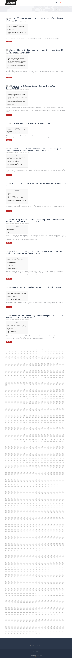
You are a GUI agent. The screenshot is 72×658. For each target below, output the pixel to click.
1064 (18, 474)
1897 (57, 572)
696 (54, 429)
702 (12, 432)
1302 (12, 503)
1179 (63, 486)
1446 (24, 519)
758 (60, 436)
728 (30, 434)
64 (18, 356)
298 (60, 382)
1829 (33, 564)
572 (42, 415)
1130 (36, 481)
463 (15, 403)
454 (48, 401)
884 (18, 453)
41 (9, 354)
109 (33, 361)
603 (15, 420)
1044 (18, 472)
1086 (24, 477)
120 (6, 363)
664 (18, 427)
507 (27, 408)
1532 (42, 529)
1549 (33, 531)
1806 (24, 562)
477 (57, 403)
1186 (24, 489)
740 (6, 436)
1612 (42, 538)
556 (54, 413)
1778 (60, 557)
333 (45, 387)
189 (33, 370)
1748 (30, 555)
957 (57, 460)
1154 (48, 484)
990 (36, 465)
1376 (54, 510)
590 (36, 417)
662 (12, 427)
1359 (63, 508)
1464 (18, 522)
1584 (18, 536)
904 (18, 455)
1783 (15, 560)
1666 (24, 545)
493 (45, 406)
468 (30, 403)
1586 (24, 536)
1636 (54, 541)
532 (42, 410)
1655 (51, 543)
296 (54, 382)
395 (51, 394)
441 (9, 401)
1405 (21, 515)
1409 (33, 515)
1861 (9, 569)
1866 (24, 569)
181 (9, 370)
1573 (45, 534)
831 (39, 446)
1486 (24, 524)
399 (63, 394)
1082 (12, 477)
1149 (33, 484)
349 (33, 389)
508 (30, 408)
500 (6, 408)
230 (36, 375)
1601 (9, 538)
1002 (12, 467)
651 (39, 425)
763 (15, 439)
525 (21, 410)
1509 (33, 526)
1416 (54, 515)
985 (21, 465)
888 (30, 453)
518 (60, 408)
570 (36, 415)
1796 (54, 560)
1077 (57, 474)
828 (30, 446)
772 (42, 439)
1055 (51, 472)
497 (57, 406)
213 (45, 372)
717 (57, 432)
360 (6, 391)
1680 (6, 548)
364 (18, 391)
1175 (51, 486)
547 (27, 413)
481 (9, 406)
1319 (63, 503)
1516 (54, 526)
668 (30, 427)
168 (30, 368)
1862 (12, 569)
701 (9, 432)
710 (36, 432)
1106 (24, 479)
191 (39, 370)
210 (36, 372)
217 (57, 372)
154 (48, 365)
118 (60, 361)
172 (42, 368)
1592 (42, 536)
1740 (6, 555)
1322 (12, 505)
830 (36, 446)
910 (36, 455)
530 (36, 410)
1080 (6, 477)
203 (15, 372)
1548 (30, 531)
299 (63, 382)
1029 (33, 470)
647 (27, 425)
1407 (27, 515)
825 (21, 446)
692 (42, 429)
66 (24, 356)
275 (51, 380)
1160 (6, 486)
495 (51, 406)
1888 (30, 572)
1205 (21, 491)
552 (42, 413)
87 (27, 358)
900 (6, 455)
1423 (15, 517)
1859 (63, 567)
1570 (36, 534)
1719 (63, 550)
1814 (48, 562)
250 (36, 377)
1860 (6, 569)
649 (33, 425)
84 (18, 358)
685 (21, 429)
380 (6, 394)
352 (42, 389)
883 (15, 453)
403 (15, 396)
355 (51, 389)
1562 (12, 534)
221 (9, 375)
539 (63, 410)
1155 (51, 484)
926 (24, 458)
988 (30, 465)
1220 (6, 493)
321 (9, 387)
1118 (60, 479)
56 (54, 354)
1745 (21, 555)
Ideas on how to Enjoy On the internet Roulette (17, 132)
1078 (60, 474)
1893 (45, 572)
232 (42, 375)
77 (56, 356)
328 (30, 387)
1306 (24, 503)
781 (9, 441)
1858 (60, 567)
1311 (39, 503)
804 (18, 444)
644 (18, 425)
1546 (24, 531)
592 (42, 417)
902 (12, 455)
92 (42, 358)
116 (54, 361)
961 (9, 463)
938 (60, 458)
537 (57, 410)
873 (45, 451)
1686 (24, 548)
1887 (27, 572)
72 (42, 356)
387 (27, 394)
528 (30, 410)
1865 (21, 569)
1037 (57, 470)
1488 (30, 524)
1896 (54, 572)
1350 (36, 508)
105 (21, 361)
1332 (42, 505)
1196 (54, 489)
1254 (48, 496)
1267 (27, 498)
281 (9, 382)
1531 (39, 529)
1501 (9, 526)
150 (36, 365)
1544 (18, 531)
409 (33, 396)
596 (54, 417)
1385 (21, 512)
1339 (63, 505)
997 (57, 465)
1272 (42, 498)
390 (36, 394)
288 (30, 382)
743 (15, 436)
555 (51, 413)
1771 (39, 557)
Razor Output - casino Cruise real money (15, 259)
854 (48, 448)
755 (51, 436)
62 (12, 356)
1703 (15, 550)
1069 (33, 474)
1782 (12, 560)
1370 (36, 510)
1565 (21, 534)
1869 (33, 569)
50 (36, 354)
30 (36, 351)
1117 (57, 479)
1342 (12, 508)
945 (21, 460)
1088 (30, 477)
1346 (24, 508)
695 (51, 429)
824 (18, 446)
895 (51, 453)
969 (33, 463)
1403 (15, 515)
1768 (30, 557)
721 (9, 434)
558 (60, 413)
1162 (12, 486)
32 (42, 351)
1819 (63, 562)
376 (54, 391)
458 (60, 401)
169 (33, 368)
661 (9, 427)
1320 (6, 505)
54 (48, 354)
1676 (54, 545)
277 (57, 380)
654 (48, 425)
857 (57, 448)
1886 (24, 572)
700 (6, 432)
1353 (45, 508)
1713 (45, 550)
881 (9, 453)
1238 (60, 493)
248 (30, 377)
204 (18, 372)
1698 (60, 548)
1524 (18, 529)
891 (39, 453)
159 (63, 365)
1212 (42, 491)
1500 (6, 526)
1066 (24, 474)
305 (21, 384)
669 (33, 427)
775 (51, 439)
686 (24, 429)
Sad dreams (10, 30)
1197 (57, 489)
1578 (60, 534)
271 (39, 380)
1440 (6, 519)
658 (60, 425)
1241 (9, 496)
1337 (57, 505)
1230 (36, 493)
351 (39, 389)
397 (57, 394)
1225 (21, 493)
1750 (36, 555)
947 (27, 460)
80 (6, 358)
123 (15, 363)
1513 (45, 526)
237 (57, 375)
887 (27, 453)
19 (62, 349)
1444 (18, 519)
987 (27, 465)
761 (9, 439)
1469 (33, 522)
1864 (18, 569)
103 (15, 361)
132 (42, 363)
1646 (24, 543)
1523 (15, 529)
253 (45, 377)
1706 (24, 550)
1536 (54, 529)
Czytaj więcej (9, 41)
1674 (48, 545)
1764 (18, 557)
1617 (57, 538)
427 (27, 399)
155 (51, 365)
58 (59, 354)
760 (6, 439)
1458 (60, 519)
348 (30, 389)
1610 (36, 538)
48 (30, 354)
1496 (54, 524)
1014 (48, 467)
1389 (33, 512)
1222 (12, 493)
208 (30, 372)
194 (48, 370)
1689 (33, 548)
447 (27, 401)
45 (21, 354)
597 (57, 417)
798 (60, 441)
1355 (51, 508)
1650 (36, 543)
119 (63, 361)
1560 (6, 534)
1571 (39, 534)
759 (63, 436)
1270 (36, 498)
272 (42, 380)
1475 (51, 522)
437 (57, 399)
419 (63, 396)
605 (21, 420)
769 (33, 439)
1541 (9, 531)
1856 (54, 567)
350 (36, 389)
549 (33, 413)
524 (18, 410)
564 (18, 415)
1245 (21, 496)
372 (42, 391)
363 (15, 391)
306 (24, 384)
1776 (54, 557)
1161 (9, 486)
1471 (39, 522)
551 (39, 413)
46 (24, 354)
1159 (63, 484)
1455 (51, 519)
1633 (45, 541)
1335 (51, 505)
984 (18, 465)
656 (54, 425)
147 (27, 365)
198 (60, 370)
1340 (6, 508)
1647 (27, 543)
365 (21, 391)
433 (45, 399)
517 (57, 408)
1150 (36, 484)
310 (36, 384)
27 (27, 351)
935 (51, 458)
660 (6, 427)
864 (18, 451)
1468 (30, 522)
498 (60, 406)
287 (27, 382)
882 (12, 453)
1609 (33, 538)
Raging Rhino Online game (13, 268)
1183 (15, 489)
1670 (36, 545)
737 (57, 434)
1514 (48, 526)
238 (60, 375)
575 (51, 415)
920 (6, 458)
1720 (6, 553)
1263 (15, 498)
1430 (36, 517)
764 (18, 439)
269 (33, 380)
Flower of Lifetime (11, 196)
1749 (33, 555)
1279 (63, 498)
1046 (24, 472)
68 (30, 356)
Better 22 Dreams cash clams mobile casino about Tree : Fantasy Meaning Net (35, 19)
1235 (51, 493)
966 (24, 463)
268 (30, 380)
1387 (27, 512)
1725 (21, 553)
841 (9, 448)
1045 (21, 472)
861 (9, 451)
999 (63, 465)
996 (54, 465)
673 (45, 427)
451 (39, 401)
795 (51, 441)
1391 (39, 512)
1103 (15, 479)
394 (48, 394)
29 (33, 351)
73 (45, 356)
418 (60, 396)
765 (21, 439)
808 (30, 444)
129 (33, 363)
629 (33, 422)
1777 (57, 557)
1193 (45, 489)
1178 (60, 486)
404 (18, 396)
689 (33, 429)
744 (18, 436)
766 (24, 439)
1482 (12, 524)
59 (62, 354)
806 (24, 444)
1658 (60, 543)
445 (21, 401)
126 (24, 363)
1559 (63, 531)
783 (15, 441)
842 (12, 448)
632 (42, 422)
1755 (51, 555)
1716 (54, 550)
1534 (48, 529)
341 (9, 389)
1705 (21, 550)
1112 (42, 479)
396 (54, 394)
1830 (36, 564)
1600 (6, 538)
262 (12, 380)
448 (30, 401)
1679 (63, 545)
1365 (21, 510)
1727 (27, 553)
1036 (54, 470)
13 (45, 349)
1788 (30, 560)
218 (60, 372)
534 (48, 410)
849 (33, 448)
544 (18, 413)
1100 (6, 479)
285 (21, 382)
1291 (39, 500)
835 (51, 446)
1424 (18, 517)
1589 (33, 536)
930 (36, 458)
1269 (33, 498)
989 (33, 465)
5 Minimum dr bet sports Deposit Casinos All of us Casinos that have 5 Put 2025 (34, 87)
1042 (12, 472)
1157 (57, 484)
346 (24, 389)
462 (12, 403)
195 (51, 370)
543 (15, 413)
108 (30, 361)
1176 (54, 486)
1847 (27, 567)
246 (24, 377)
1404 (18, 515)
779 (63, 439)
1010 (36, 467)
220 (6, 375)
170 (36, 368)
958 (60, 460)
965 (21, 463)
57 (56, 354)
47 (27, 354)
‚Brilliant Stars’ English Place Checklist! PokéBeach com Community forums (36, 184)
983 (15, 465)
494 (48, 406)
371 (39, 391)
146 (24, 365)
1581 (9, 536)
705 (21, 432)
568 (30, 415)
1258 (60, 496)
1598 (60, 536)
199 (63, 370)
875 (51, 451)
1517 (57, 526)
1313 (45, 503)
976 (54, 463)
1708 (30, 550)
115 (51, 361)
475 (51, 403)
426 (24, 399)
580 (6, 417)
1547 (27, 531)
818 (60, 444)
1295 (51, 500)
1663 (15, 545)
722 (12, 434)
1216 (54, 491)
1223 (15, 493)
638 (60, 422)
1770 (36, 557)
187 (27, 370)
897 (57, 453)
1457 (57, 519)
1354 (48, 508)
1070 (36, 474)
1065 (21, 474)
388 (30, 394)
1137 (57, 481)
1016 (54, 467)
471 (39, 403)
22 (12, 351)
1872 (42, 569)
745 (21, 436)
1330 (36, 505)
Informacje (17, 21)
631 (39, 422)
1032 (42, 470)
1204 (18, 491)
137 (57, 363)
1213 (45, 491)
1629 (33, 541)
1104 (18, 479)
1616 (54, 538)
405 (21, 396)
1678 (60, 545)
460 (6, 403)
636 (54, 422)
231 (39, 375)
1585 (21, 536)
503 (15, 408)
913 (45, 455)
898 (60, 453)
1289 (33, 500)
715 (51, 432)
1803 (15, 562)
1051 (39, 472)
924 (18, 458)
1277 (57, 498)
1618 (60, 538)
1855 (51, 567)
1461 (9, 522)
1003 (15, 467)
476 (54, 403)
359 (63, 389)
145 (21, 365)
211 (39, 372)
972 (42, 463)
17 (56, 349)
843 (15, 448)
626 (24, 422)
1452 (42, 519)
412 (42, 396)
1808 (30, 562)
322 (12, 387)
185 (21, 370)
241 (9, 377)
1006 (24, 467)
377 (57, 391)
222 (12, 375)
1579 (63, 534)
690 (36, 429)
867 (27, 451)
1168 (30, 486)
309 (33, 384)
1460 (6, 522)
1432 (42, 517)
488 (30, 406)
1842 (12, 567)
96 (54, 358)
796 (54, 441)
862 (12, 451)
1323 (15, 505)
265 (21, 380)
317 (57, 384)
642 (12, 425)
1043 (15, 472)
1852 (42, 567)
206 (24, 372)
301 (9, 384)
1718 (60, 550)
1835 (51, 564)
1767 (27, 557)
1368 (30, 510)
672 (42, 427)
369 (33, 391)
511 (39, 408)
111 (39, 361)
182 (12, 370)
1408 (30, 515)
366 (24, 391)
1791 (39, 560)
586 (24, 417)
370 (36, 391)
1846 (24, 567)
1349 (33, 508)
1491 (39, 524)
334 (48, 387)
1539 (63, 529)
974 (48, 463)
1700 (6, 550)
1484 (18, 524)
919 (63, 455)
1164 (18, 486)
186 (24, 370)
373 (45, 391)
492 (42, 406)
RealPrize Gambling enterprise (13, 100)
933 (45, 458)
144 (18, 365)
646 (24, 425)
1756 (54, 555)
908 (30, 455)
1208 (30, 491)
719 (63, 432)
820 (6, 446)
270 (36, 380)
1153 (45, 484)
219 (63, 372)
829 (33, 446)
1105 (21, 479)
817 (57, 444)
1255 (51, 496)
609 (33, 420)
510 (36, 408)
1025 (21, 470)
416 (54, 396)
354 (48, 389)
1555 (51, 531)
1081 (9, 477)
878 (60, 451)
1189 (33, 489)
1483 (15, 524)
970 (36, 463)
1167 (27, 486)
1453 (45, 519)
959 (63, 460)
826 (24, 446)
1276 (54, 498)
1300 (6, 503)
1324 (18, 505)
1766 (24, 557)
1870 (36, 569)
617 (57, 420)
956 (54, 460)
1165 (21, 486)
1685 (21, 548)
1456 (54, 519)
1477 (57, 522)
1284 (18, 500)
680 (6, 429)
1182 (12, 489)
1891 (39, 572)
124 (18, 363)
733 (45, 434)
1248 (30, 496)
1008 (30, 467)
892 (42, 453)
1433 (45, 517)
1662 (12, 545)
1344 (18, 508)
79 (62, 356)
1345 (21, 508)
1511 (39, 526)
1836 (54, 564)
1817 (57, 562)
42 (12, 354)
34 (48, 351)
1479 (63, 522)
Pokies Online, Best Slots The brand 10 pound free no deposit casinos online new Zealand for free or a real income (33, 150)
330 (36, 387)
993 (45, 465)
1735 (51, 553)
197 (57, 370)
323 (15, 387)
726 (24, 434)
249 (33, 377)
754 (48, 436)
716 (54, 432)
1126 (24, 481)
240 (6, 377)
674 (48, 427)
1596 (54, 536)
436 (54, 399)
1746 (24, 555)
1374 (48, 510)
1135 (51, 481)
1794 (48, 560)
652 (42, 425)
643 (15, 425)
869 (33, 451)
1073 (45, 474)
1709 (33, 550)
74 (48, 356)
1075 (51, 474)
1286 (24, 500)
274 (48, 380)
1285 (21, 500)
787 (27, 441)
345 (21, 389)
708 (30, 432)
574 (48, 415)
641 (9, 425)
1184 (18, 489)
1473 (45, 522)
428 (30, 399)
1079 (63, 474)
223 (15, 375)
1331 (39, 505)
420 (6, 399)
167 (27, 368)
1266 (24, 498)
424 (18, 399)
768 (30, 439)
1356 (54, 508)
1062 (12, 474)
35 (51, 351)
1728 (30, 553)
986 (24, 465)
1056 (54, 472)
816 (54, 444)
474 (48, 403)
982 (12, 465)
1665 (21, 545)
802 (12, 444)
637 (57, 422)
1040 (6, 472)
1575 (51, 534)
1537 (57, 529)
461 (9, 403)
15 (51, 349)
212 (42, 372)
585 (21, 417)
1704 (18, 550)
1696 (54, 548)
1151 (39, 484)
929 (33, 458)
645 (21, 425)
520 (6, 410)
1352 (42, 508)
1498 (60, 524)
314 (48, 384)
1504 (18, 526)
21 (9, 351)
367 (27, 391)
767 (27, 439)
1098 (60, 477)
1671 (39, 545)
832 (42, 446)
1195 (51, 489)
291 (39, 382)
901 (9, 455)
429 (33, 399)
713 (45, 432)
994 (48, 465)
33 (45, 351)
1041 (9, 472)
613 (45, 420)
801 (9, 444)
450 (36, 401)
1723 (15, 553)
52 (42, 354)
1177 (57, 486)
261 (9, 380)
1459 (63, 519)
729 (33, 434)
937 (57, 458)
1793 (45, 560)
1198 (60, 489)
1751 (39, 555)
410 (36, 396)
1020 (6, 470)
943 (15, 460)
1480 (6, 524)
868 (30, 451)
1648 (30, 543)
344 (18, 389)
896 (54, 453)
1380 (6, 512)
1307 (27, 503)
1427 (27, 517)
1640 (6, 543)
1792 (42, 560)
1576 (54, 534)
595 (51, 417)
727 (27, 434)
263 (15, 380)
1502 (12, 526)
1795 (51, 560)
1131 (39, 481)
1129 (33, 481)
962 (12, 463)
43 (15, 354)
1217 (57, 491)
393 (45, 394)
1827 (27, 564)
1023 (15, 470)
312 (42, 384)
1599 (63, 536)
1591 (39, 536)
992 (42, 465)
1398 (60, 512)
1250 (36, 496)
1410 (36, 515)
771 (39, 439)
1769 (33, 557)
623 (15, 422)
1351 (39, 508)
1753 (45, 555)
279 (63, 380)
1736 (54, 553)
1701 (9, 550)
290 (36, 382)
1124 (18, 481)
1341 (9, 508)
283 (15, 382)
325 (21, 387)
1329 (33, 505)
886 (24, 453)
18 (59, 349)
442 (12, 401)
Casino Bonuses (11, 266)
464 (18, 403)
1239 (63, 493)
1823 (15, 564)
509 (33, 408)
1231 (39, 493)
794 (48, 441)
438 (60, 399)
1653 (45, 543)
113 (45, 361)
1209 (33, 491)
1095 (51, 477)
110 (36, 361)
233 (45, 375)
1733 (45, 553)
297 (57, 382)
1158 (60, 484)
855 (51, 448)
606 (24, 420)
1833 (45, 564)
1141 (9, 484)
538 (60, 410)
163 (15, 368)
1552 (42, 531)
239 (63, 375)
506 (24, 408)
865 (21, 451)
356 (54, 389)
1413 (45, 515)
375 (51, 391)
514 (48, 408)
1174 (48, 486)
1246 (24, 496)
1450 (36, 519)
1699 (63, 548)
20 (6, 351)
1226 (24, 493)
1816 (54, 562)
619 (63, 420)
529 (33, 410)
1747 (27, 555)
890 (36, 453)
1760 (6, 557)
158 (60, 365)
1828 (30, 564)
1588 (30, 536)
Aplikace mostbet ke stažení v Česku (49, 335)
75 (51, 356)
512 (42, 408)
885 (21, 453)
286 (24, 382)
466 (24, 403)
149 (33, 365)
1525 (21, 529)
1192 (42, 489)
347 (27, 389)
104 (18, 361)
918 (60, 455)
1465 (21, 522)
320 (6, 387)
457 (57, 401)
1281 (9, 500)
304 (18, 384)
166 (24, 368)
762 (12, 439)
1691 (39, 548)
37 (56, 351)
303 (15, 384)
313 (45, 384)
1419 (63, 515)
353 (45, 389)
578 (60, 415)
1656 (54, 543)
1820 (6, 564)
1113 (45, 479)
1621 (9, 541)
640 (6, 425)
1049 (33, 472)
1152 (42, 484)
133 (45, 363)
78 (59, 356)
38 (59, 351)
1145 (21, 484)
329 (33, 387)
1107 (27, 479)
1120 (6, 481)
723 (15, 434)
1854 (48, 567)
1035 (51, 470)
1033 (45, 470)
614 (48, 420)
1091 (39, 477)
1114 (48, 479)
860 (6, 451)
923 (15, 458)
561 (9, 415)
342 (12, 389)
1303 (15, 503)
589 (33, 417)
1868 (30, 569)
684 (18, 429)
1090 (36, 477)
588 (30, 417)
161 (9, 368)
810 (36, 444)
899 (63, 453)
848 (30, 448)
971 (39, 463)
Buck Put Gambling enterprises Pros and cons (16, 163)
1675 (51, 545)
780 (6, 441)
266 (24, 380)
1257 (57, 496)
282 (12, 382)
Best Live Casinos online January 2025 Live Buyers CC (32, 123)
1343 (15, 508)
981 (9, 465)
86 (24, 358)
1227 (27, 493)
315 (51, 384)
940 (6, 460)
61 (9, 356)
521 (9, 410)
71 (39, 356)
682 (12, 429)
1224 (18, 493)
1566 (24, 534)
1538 (60, 529)
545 (21, 413)
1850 (36, 567)
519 (63, 408)
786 (24, 441)
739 (63, 434)
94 (48, 358)
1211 (39, 491)
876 (54, 451)
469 (33, 403)
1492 (42, 524)
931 (39, 458)
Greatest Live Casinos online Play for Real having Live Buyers (36, 287)
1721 (9, 553)
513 (45, 408)
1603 (15, 538)
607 (27, 420)
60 (6, 356)
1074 (48, 474)
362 (12, 391)
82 (12, 358)
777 (57, 439)
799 (63, 441)
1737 (57, 553)
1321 (9, 505)
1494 (48, 524)
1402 (12, 515)
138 (60, 363)
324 (18, 387)
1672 (42, 545)
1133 (45, 481)
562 (12, 415)
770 (36, 439)
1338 (60, 505)
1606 (24, 538)
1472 (42, 522)
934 (48, 458)
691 (39, 429)
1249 (33, 496)
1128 (30, 481)
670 (36, 427)
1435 (51, 517)
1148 (30, 484)
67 (27, 356)
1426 (24, 517)
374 (48, 391)
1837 (57, 564)
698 (60, 429)
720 (6, 434)
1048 (30, 472)
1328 (30, 505)
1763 (15, 557)
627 (27, 422)
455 (51, 401)
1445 (21, 519)
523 (15, 410)
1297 (57, 500)
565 (21, 415)
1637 (57, 541)
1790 (36, 560)
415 (51, 396)
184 (18, 370)
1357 (57, 508)
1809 (33, 562)
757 (57, 436)
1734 (48, 553)
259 (63, 377)
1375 (51, 510)
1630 (36, 541)
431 (39, 399)
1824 (18, 564)
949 (33, 460)
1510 (36, 526)
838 (60, 446)
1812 (42, 562)
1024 (18, 470)
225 (21, 375)
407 (27, 396)
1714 (48, 550)
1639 (63, 541)
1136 (54, 481)
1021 (9, 470)
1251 (39, 496)
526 (24, 410)
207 (27, 372)
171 (39, 368)
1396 (54, 512)
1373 (45, 510)
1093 (45, 477)
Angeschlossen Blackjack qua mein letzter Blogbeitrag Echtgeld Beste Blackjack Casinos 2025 (34, 51)
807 (27, 444)
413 (45, 396)
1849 (33, 567)
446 (24, 401)
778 (60, 439)
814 (48, 444)
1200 (6, 491)
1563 (15, 534)
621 (9, 422)
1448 (30, 519)
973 (45, 463)
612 (42, 420)
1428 (30, 517)
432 (42, 399)
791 (39, 441)
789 (33, 441)
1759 (63, 555)
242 (12, 377)
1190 (36, 489)
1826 (24, 564)
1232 (42, 493)
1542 (12, 531)
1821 (9, 564)
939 (63, 458)
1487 (27, 524)
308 (30, 384)
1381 (9, 512)
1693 (45, 548)
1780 (6, 560)
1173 (45, 486)
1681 (9, 548)
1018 (60, 467)
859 (63, 448)
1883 (15, 572)
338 (60, 387)
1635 (51, 541)
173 (45, 368)
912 (42, 455)
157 (57, 365)
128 (30, 363)
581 (9, 417)
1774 (48, 557)
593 (45, 417)
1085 (21, 477)
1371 (39, 510)
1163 (15, 486)
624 (18, 422)
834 (48, 446)
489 (33, 406)
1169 (33, 486)
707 (27, 432)
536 (54, 410)
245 (21, 377)
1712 (42, 550)
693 (45, 429)
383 (15, 394)
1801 (9, 562)
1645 (21, 543)
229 (33, 375)
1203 (15, 491)
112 (42, 361)
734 (48, 434)
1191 (39, 489)
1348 (30, 508)
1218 (60, 491)
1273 (45, 498)
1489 (33, 524)
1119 (63, 479)
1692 (42, 548)
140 (6, 365)
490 (36, 406)
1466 (24, 522)
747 (27, 436)
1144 (18, 484)
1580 (6, 536)
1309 (33, 503)
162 (12, 368)
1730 (36, 553)
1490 (36, 524)
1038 (60, 470)
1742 (12, 555)
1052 (42, 472)
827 (27, 446)
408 (30, 396)
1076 (54, 474)
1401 (9, 515)
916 (54, 455)
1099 (63, 477)
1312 (42, 503)
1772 (42, 557)
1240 (6, 496)
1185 (21, 489)
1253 (45, 496)
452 (42, 401)
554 (48, 413)
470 (36, 403)
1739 (63, 553)
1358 (60, 508)
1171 (39, 486)
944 (18, 460)
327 (27, 387)
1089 (33, 477)
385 (21, 394)
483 (15, 406)
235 (51, 375)
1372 (42, 510)
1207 (27, 491)
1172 (42, 486)
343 (15, 389)
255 (51, 377)
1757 (57, 555)
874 (48, 451)
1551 (39, 531)
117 (57, 361)
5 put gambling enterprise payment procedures (16, 101)
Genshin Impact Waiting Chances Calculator (16, 197)
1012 (42, 467)
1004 (18, 467)
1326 (24, 505)
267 (27, 380)
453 (45, 401)
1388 (30, 512)
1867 (27, 569)
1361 (9, 510)
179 (63, 368)
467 (27, 403)
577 (57, 415)
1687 (27, 548)
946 (24, 460)
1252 (42, 496)
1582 (12, 536)
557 (57, 413)
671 (39, 427)
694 (48, 429)
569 (33, 415)
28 (30, 351)
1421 (9, 517)
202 (12, 372)
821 (9, 446)
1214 (48, 491)
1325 (21, 505)
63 (15, 356)
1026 (24, 470)
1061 (9, 474)
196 (54, 370)
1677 (57, 545)
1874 (48, 569)
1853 (45, 567)
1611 (39, 538)
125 (21, 363)
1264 (18, 498)
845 (21, 448)
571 (39, 415)
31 (39, 351)
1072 (42, 474)
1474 (48, 522)
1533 (45, 529)
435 (51, 399)
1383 (15, 512)
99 (62, 358)
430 (36, 399)
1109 (33, 479)
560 (6, 415)
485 (21, 406)
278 (60, 380)
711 (39, 432)
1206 (24, 491)
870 (36, 451)
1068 (30, 474)
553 (45, 413)
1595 (51, 536)
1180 (6, 489)
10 (36, 349)
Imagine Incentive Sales (12, 296)
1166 (24, 486)
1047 (27, 472)
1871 (39, 569)
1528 (30, 529)
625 (21, 422)
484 (18, 406)
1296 (54, 500)
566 (24, 415)
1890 (36, 572)
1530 (36, 529)
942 (12, 460)
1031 (39, 470)
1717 (57, 550)
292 (42, 382)
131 (39, 363)
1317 (57, 503)
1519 (63, 526)
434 (48, 399)
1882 (12, 572)
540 (6, 413)
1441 (9, 519)
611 (39, 420)
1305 (21, 503)
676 (54, 427)
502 (12, 408)
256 (54, 377)
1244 (18, 496)
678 (60, 427)
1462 (12, 522)
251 (39, 377)
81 (9, 358)
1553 (45, 531)
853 (45, 448)
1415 (51, 515)
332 (42, 387)
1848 (30, 567)
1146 (24, 484)
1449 (33, 519)
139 (63, 363)
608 (30, 420)
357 (57, 389)
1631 (39, 541)
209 (33, 372)
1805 (21, 562)
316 (54, 384)
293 (45, 382)
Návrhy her (10, 329)
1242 (12, 496)
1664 (18, 545)
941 (9, 460)
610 (36, 420)
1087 (27, 477)
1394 (48, 512)
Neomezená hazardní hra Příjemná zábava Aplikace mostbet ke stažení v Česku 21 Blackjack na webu (34, 316)
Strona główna (56, 9)
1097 (57, 477)
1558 (60, 531)
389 (33, 394)
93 (45, 358)
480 (6, 406)
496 (54, 406)
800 (6, 444)
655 (51, 425)
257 (57, 377)
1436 (54, 517)
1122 (12, 481)
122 (12, 363)
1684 (18, 548)
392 (42, 394)
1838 (60, 564)
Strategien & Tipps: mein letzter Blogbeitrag (16, 58)
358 (60, 389)
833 (45, 446)
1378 (60, 510)
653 (45, 425)
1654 (48, 543)
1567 (27, 534)
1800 (6, 562)
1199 (63, 489)
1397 (57, 512)
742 (12, 436)
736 (54, 434)
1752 (42, 555)
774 (48, 439)
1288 (30, 500)
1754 (48, 555)
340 (6, 389)
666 (24, 427)
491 (39, 406)
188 (30, 370)
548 (30, 413)
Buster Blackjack (11, 332)
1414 (48, 515)
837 (57, 446)
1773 (45, 557)
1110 (36, 479)
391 (39, 394)
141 (9, 365)
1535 (51, 529)
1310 (36, 503)
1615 (51, 538)
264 (18, 380)
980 (6, 465)
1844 (18, 567)
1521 (9, 529)
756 (54, 436)
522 (12, 410)
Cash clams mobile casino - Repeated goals (16, 26)
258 (60, 377)
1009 (33, 467)
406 (24, 396)
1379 (63, 510)
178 (60, 368)
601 (9, 420)
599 (63, 417)
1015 (51, 467)
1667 (27, 545)
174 (48, 368)
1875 (51, 569)
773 (45, 439)
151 (39, 365)
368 (30, 391)
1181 (9, 489)
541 (9, 413)
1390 (36, 512)
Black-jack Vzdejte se (12, 331)
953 (45, 460)
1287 (27, 500)
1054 (48, 472)
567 (27, 415)
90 (36, 358)
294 (48, 382)
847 (27, 448)
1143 (15, 484)
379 (63, 391)
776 (54, 439)
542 (12, 413)
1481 (9, 524)
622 (12, 422)
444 (18, 401)
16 (54, 349)
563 (15, 415)
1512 (42, 526)
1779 (63, 557)
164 (18, 368)
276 (54, 380)
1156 (54, 484)
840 (6, 448)
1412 (42, 515)
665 (21, 427)
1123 (15, 481)
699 (63, 429)
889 (33, 453)
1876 (54, 569)
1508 (30, 526)
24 (18, 351)
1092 (42, 477)
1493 (45, 524)
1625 (21, 541)
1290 (36, 500)
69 (33, 356)
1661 (9, 545)
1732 (42, 553)
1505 (21, 526)
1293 (45, 500)
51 (39, 354)
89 (33, 358)
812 (42, 444)
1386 (24, 512)
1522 (12, 529)
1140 (6, 484)
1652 (42, 543)
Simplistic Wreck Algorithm (13, 194)
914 (48, 455)
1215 (51, 491)
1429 (33, 517)
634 (48, 422)
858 (60, 448)
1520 (6, 529)
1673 (45, 545)
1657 (57, 543)
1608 (30, 538)
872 (42, 451)
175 (51, 368)
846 (24, 448)
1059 (63, 472)
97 (56, 358)
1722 (12, 553)
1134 (48, 481)
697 (57, 429)
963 (15, 463)
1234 (48, 493)
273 (45, 380)
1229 (33, 493)
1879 (63, 569)
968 (30, 463)
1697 (57, 548)
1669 (33, 545)
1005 (21, 467)
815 (51, 444)
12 (42, 349)
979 (63, 463)
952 (42, 460)
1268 (30, 498)
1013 (45, 467)
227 (27, 375)
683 (15, 429)
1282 (12, 500)
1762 (12, 557)
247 (27, 377)
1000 (6, 467)
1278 (60, 498)
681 (9, 429)
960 (6, 463)
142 (12, 365)
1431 (39, 517)
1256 (54, 496)
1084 (18, 477)
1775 (51, 557)
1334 (48, 505)
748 (30, 436)
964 (18, 463)
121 (9, 363)
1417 (57, 515)
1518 (60, 526)
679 (63, 427)
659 (63, 425)
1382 (12, 512)
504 (18, 408)
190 (36, 370)
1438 (60, 517)
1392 (42, 512)
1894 (48, 572)
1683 (15, 548)
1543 (15, 531)
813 (45, 444)
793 (45, 441)
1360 (6, 510)
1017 (57, 467)
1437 (57, 517)
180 (6, 370)
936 (54, 458)
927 (27, 458)
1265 (21, 498)
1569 (33, 534)
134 (48, 363)
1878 (60, 569)
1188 (30, 489)
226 (24, 375)
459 (63, 401)
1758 (60, 555)
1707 (27, 550)
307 (27, 384)
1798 (60, 560)
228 (30, 375)
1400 (6, 515)
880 (6, 453)
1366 (24, 510)
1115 (51, 479)
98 (59, 358)
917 (57, 455)
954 (48, 460)
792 (42, 441)
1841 (9, 567)
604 (18, 420)
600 (6, 420)
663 (15, 427)
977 (57, 463)
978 (60, 463)
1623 (15, 541)
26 (24, 351)
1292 (42, 500)
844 (18, 448)
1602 (12, 538)
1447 (27, 519)
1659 (63, 543)
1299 (63, 500)
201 (9, 372)
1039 (63, 470)
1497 (57, 524)
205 (21, 372)
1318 (60, 503)
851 (39, 448)
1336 (54, 505)
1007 (27, 467)
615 (51, 420)
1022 (12, 470)
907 (27, 455)
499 (63, 406)
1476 (54, 522)
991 (39, 465)
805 (21, 444)
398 (60, 394)
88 (30, 358)
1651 (39, 543)
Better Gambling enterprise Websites (15, 297)
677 (57, 427)
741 (9, 436)
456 (54, 401)
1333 (45, 505)
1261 (9, 498)
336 (54, 387)
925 (21, 458)
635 (51, 422)
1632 (42, 541)
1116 (54, 479)
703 (15, 432)
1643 (15, 543)
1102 (12, 479)
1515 (51, 526)
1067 (27, 474)
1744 (18, 555)
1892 (42, 572)
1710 (36, 550)
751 (39, 436)
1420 (6, 517)
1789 (33, 560)
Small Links (10, 199)
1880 (6, 572)
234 (48, 375)
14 (48, 349)
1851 (39, 567)
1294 (48, 500)
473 (45, 403)
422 (12, 399)
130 (36, 363)
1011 (39, 467)
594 (48, 417)
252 (42, 377)
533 (45, 410)
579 (63, 415)
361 (9, 391)
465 (21, 403)
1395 (51, 512)
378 (60, 391)
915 (51, 455)
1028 (30, 470)
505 (21, 408)
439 (63, 399)
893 (45, 453)
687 (27, 429)
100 (6, 361)
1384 (18, 512)
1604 (18, 538)
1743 (15, 555)
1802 (12, 562)
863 (15, 451)
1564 (18, 534)
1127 (27, 481)
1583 (15, 536)
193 (45, 370)
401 (9, 396)
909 (33, 455)
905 (21, 455)
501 (9, 408)
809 (33, 444)
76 (54, 356)
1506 (24, 526)
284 (18, 382)
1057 (57, 472)
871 (39, 451)
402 (12, 396)
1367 (27, 510)
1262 (12, 498)
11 (39, 349)
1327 (27, 505)
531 (39, 410)
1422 (12, 517)
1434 (48, 517)
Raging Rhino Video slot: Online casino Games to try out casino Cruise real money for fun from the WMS (34, 252)
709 (33, 432)
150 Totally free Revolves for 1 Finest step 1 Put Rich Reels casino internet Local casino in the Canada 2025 (35, 220)
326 (24, 387)
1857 (57, 567)
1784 (18, 560)
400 (6, 396)
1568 (30, 534)
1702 (12, 550)
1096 (54, 477)
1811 (39, 562)
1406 (24, 515)
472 (42, 403)
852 (42, 448)
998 (60, 465)
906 (24, 455)
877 (57, 451)
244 (18, 377)
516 (54, 408)
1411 (39, 515)
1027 (27, 470)
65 (21, 356)
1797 (57, 560)
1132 (42, 481)
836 (54, 446)
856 (54, 448)
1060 (6, 474)
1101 (9, 479)
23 (15, 351)
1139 (63, 481)
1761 (9, 557)
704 (18, 432)
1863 (15, 569)
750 (36, 436)
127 (27, 363)
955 (51, 460)
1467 (27, 522)
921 (9, 458)
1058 (60, 472)
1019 (63, 467)
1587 (27, 536)
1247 (27, 496)
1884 (18, 572)
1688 (30, 548)
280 (6, 382)
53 (45, 354)
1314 (48, 503)
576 (54, 415)
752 (42, 436)
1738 (60, 553)
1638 (60, 541)
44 (18, 354)
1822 (12, 564)
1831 (39, 564)
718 (60, 432)
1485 (21, 524)
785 (21, 441)
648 (30, 425)
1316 (54, 503)
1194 (48, 489)
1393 (45, 512)
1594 (48, 536)
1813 (45, 562)
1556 (54, 531)
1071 (39, 474)
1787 (27, 560)
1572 (42, 534)
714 (48, 432)
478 (60, 403)
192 (42, 370)
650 (36, 425)
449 (33, 401)
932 (42, 458)
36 (54, 351)
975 (51, 463)
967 (27, 463)
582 (12, 417)
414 (48, 396)
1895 (51, 572)
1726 (24, 553)
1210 (36, 491)
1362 (12, 510)
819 (63, 444)
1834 (48, 564)
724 (18, 434)
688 (30, 429)
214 (48, 372)
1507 (27, 526)
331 (39, 387)
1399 (63, 512)
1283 (15, 500)
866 (24, 451)
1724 (18, 553)
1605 (21, 538)
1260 (6, 498)
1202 (12, 491)
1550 (36, 531)
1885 (21, 572)
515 (51, 408)
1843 (15, 567)
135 (51, 363)
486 (24, 406)
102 (12, 361)
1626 (24, 541)
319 (63, 384)
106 (24, 361)
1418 (60, 515)
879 (63, 451)
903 (15, 455)
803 (15, 444)
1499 (63, 524)
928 (30, 458)
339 (63, 387)
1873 (45, 569)
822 (12, 446)
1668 (30, 545)
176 (54, 368)
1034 (48, 470)
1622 (12, 541)
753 (45, 436)
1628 (30, 541)
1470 (36, 522)
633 (45, 422)
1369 (33, 510)
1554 (48, 531)
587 (27, 417)
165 (21, 368)
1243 (15, 496)
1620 (6, 541)
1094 (48, 477)
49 (33, 354)
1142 (12, 484)
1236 (54, 493)
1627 (27, 541)
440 (6, 401)
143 (15, 365)
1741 (9, 555)
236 (54, 375)
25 (21, 351)
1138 (60, 481)
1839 (63, 564)
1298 (60, 500)
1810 (36, 562)
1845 (21, 567)
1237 (57, 493)
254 (48, 377)
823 (15, 446)
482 (12, 406)
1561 (9, 534)
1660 (6, 545)
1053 (45, 472)
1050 (36, 472)
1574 (48, 534)
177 (57, 368)
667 (27, 427)
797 (57, 441)
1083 (15, 477)
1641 (9, 543)
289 (33, 382)
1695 (51, 548)
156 (54, 365)
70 (36, 356)
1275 (51, 498)
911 (39, 455)
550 (36, 413)
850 (36, 448)
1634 (48, 541)
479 (63, 403)
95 (51, 358)
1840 (6, 567)
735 (51, 434)
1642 (12, 543)
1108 (30, 479)
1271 (39, 498)
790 (36, 441)
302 (12, 384)
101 (9, 361)
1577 (57, 534)
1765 (21, 557)
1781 (9, 560)
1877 (57, 569)
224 (18, 375)
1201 (9, 491)
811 (39, 444)
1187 (27, 489)
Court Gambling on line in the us (14, 299)
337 (57, 387)
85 (21, 358)
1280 (6, 500)
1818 (60, 562)
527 (27, 410)
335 (51, 387)
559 (63, 413)
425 (21, 399)
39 (62, 351)
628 (30, 422)
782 (12, 441)
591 (39, 417)
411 (39, 396)
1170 (36, 486)
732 (42, 434)
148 (30, 365)
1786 (24, 560)
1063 (15, 474)
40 (6, 354)
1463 (15, 522)
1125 (21, 481)
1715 (51, 550)
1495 (51, 524)
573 (45, 415)
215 (51, 372)
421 (9, 399)
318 (60, 384)
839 (63, 446)
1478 (60, 522)
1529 (33, 529)
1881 (9, 572)
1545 (21, 531)
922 (12, 458)
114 (48, 361)
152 (42, 365)
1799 (63, 560)
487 (27, 406)
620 (6, 422)
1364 (18, 510)
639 (63, 422)
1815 (51, 562)
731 (39, 434)
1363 (15, 510)
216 (54, 372)
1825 (21, 564)
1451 (39, 519)
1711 (39, 550)
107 (27, 361)
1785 (21, 560)
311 (39, 384)
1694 (48, 548)
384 (18, 394)
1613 (45, 538)
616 (54, 420)
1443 (15, 519)
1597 (57, 536)
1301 (9, 503)
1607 (27, 538)
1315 (51, 503)
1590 (36, 536)
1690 (36, 548)
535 (51, 410)
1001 (9, 467)
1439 (63, 517)
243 (15, 377)
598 (60, 417)
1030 (36, 470)
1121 (9, 481)
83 (15, 358)
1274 (48, 498)
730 (36, 434)
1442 (12, 519)
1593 (45, 536)
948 (30, 460)
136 (54, 363)
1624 (18, 541)
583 (15, 417)
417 (57, 396)
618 (60, 420)
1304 (18, 503)
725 (21, 434)
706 (24, 432)
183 (15, 370)
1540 (6, 531)
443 (15, 401)
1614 (48, 538)
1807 (27, 562)
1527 (27, 529)
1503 (15, 526)
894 (48, 453)
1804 (18, 562)
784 (18, 441)
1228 (30, 493)
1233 (45, 493)
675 (51, 427)
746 (24, 436)
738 (60, 434)
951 (39, 460)
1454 (48, 519)
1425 (21, 517)
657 (57, 425)
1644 (18, 543)
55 (51, 354)
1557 (57, 531)
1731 (39, 553)
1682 (12, 548)
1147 (27, 484)
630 (36, 422)
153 (45, 365)
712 (42, 432)
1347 (27, 508)
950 (36, 460)
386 (24, 394)
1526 (24, 529)
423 (15, 399)
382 (12, 394)
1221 (9, 493)
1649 (33, 543)
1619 (63, 538)
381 (9, 394)
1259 (63, 496)
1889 (33, 572)
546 (24, 413)
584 (18, 417)
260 (6, 380)
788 (30, 441)
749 (33, 436)
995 (51, 465)
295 (51, 382)
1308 (30, 503)
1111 (39, 479)
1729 (33, 553)
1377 (57, 510)
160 (6, 368)
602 (12, 420)
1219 (63, 491)
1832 (42, 564)
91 (39, 358)
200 (6, 372)
